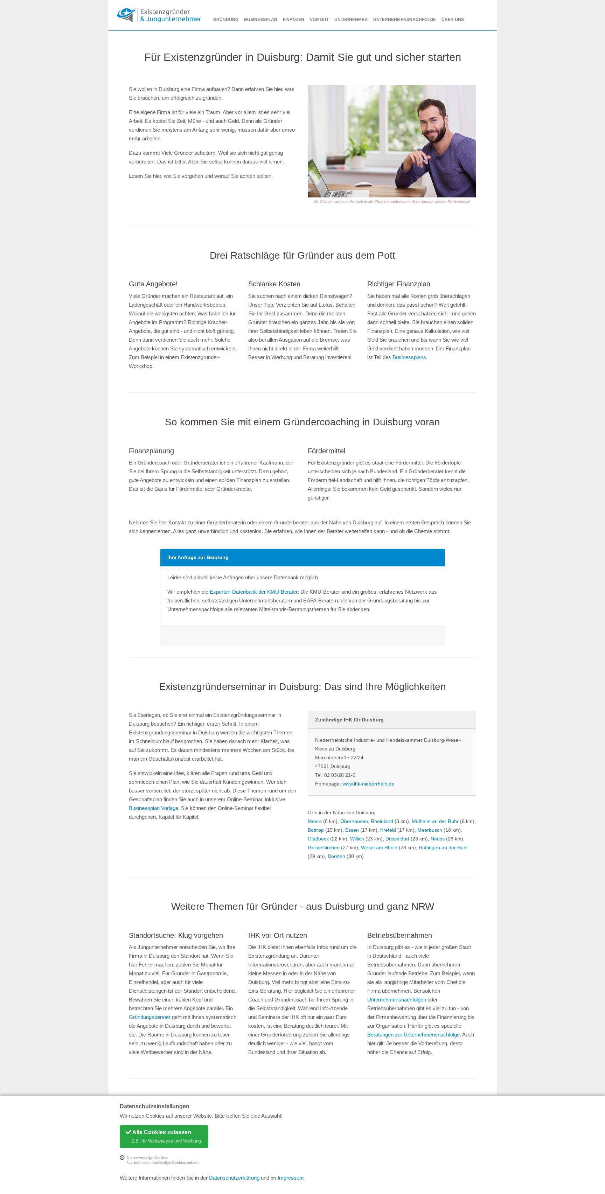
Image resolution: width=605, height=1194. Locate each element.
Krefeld (388, 830)
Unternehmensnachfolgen (396, 1000)
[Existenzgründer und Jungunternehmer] (159, 15)
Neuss (438, 839)
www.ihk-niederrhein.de (368, 784)
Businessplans (409, 357)
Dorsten (336, 856)
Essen (352, 830)
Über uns (452, 19)
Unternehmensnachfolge (404, 19)
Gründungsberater (150, 1017)
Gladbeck (318, 839)
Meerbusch (429, 830)
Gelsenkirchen (324, 847)
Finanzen (293, 19)
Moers (315, 821)
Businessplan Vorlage (153, 808)
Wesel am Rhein (379, 847)
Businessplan (260, 19)
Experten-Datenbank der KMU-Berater (254, 592)
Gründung (225, 19)
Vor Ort (319, 19)
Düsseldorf (397, 839)
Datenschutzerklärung (234, 1178)
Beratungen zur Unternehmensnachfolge (413, 1035)
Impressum (291, 1178)
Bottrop (316, 830)
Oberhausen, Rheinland (366, 821)
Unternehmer (351, 19)
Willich (357, 839)
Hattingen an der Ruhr (443, 847)
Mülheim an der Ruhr (435, 821)
